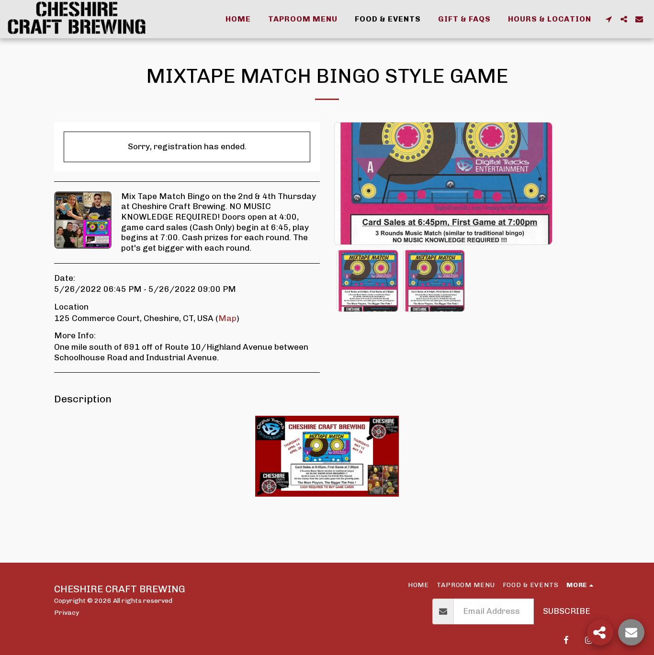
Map (227, 318)
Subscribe (566, 611)
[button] (608, 19)
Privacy (66, 612)
